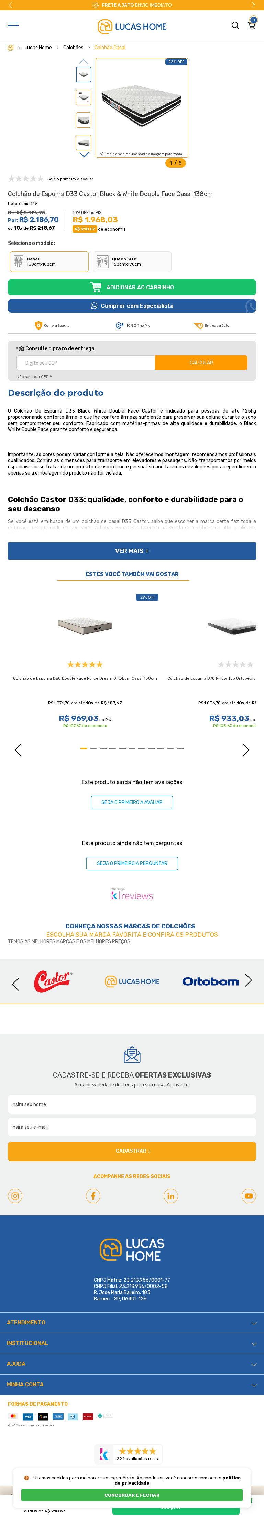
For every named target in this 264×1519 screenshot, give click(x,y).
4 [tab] (112, 748)
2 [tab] (93, 748)
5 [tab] (122, 748)
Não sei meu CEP (32, 377)
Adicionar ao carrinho (140, 287)
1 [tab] (83, 748)
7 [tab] (141, 748)
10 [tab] (170, 748)
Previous (10, 5)
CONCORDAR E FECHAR (132, 1495)
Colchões (178, 926)
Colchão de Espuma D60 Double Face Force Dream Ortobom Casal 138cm (85, 678)
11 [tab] (180, 748)
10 (18, 228)
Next (253, 5)
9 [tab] (160, 748)
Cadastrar (131, 1151)
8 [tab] (151, 748)
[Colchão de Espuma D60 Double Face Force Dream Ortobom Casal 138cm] (85, 625)
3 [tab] (103, 748)
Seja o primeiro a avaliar (132, 802)
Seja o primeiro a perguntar (132, 863)
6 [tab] (132, 748)
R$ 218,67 (42, 228)
